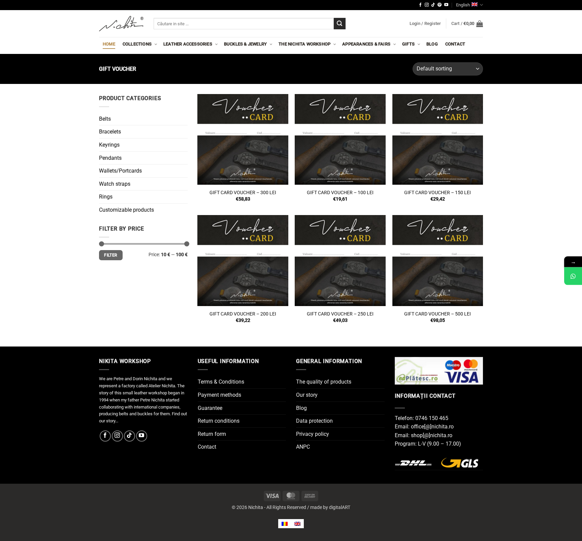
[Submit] (339, 23)
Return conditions (218, 421)
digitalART (339, 507)
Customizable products (126, 210)
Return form (212, 434)
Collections (137, 44)
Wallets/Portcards (120, 171)
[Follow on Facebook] (420, 5)
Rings (105, 196)
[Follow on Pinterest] (440, 5)
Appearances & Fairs (366, 44)
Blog (432, 44)
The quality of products (323, 382)
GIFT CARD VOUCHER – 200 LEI (242, 314)
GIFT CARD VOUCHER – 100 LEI (340, 193)
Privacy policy (312, 434)
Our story (307, 395)
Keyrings (109, 145)
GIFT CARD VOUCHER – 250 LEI (340, 314)
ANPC (303, 447)
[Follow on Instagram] (427, 5)
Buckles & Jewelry (245, 44)
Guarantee (210, 408)
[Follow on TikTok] (433, 5)
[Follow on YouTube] (446, 5)
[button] (425, 23)
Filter (110, 255)
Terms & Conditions (221, 382)
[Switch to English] (297, 523)
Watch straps (114, 184)
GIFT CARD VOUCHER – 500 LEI (437, 314)
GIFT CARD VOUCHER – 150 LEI (437, 193)
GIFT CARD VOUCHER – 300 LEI (242, 193)
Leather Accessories (187, 44)
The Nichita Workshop (304, 44)
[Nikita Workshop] (121, 23)
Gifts (408, 44)
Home (109, 44)
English (463, 4)
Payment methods (219, 395)
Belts (105, 119)
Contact (455, 44)
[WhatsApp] (573, 276)
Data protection (314, 421)
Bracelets (110, 131)
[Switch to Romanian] (284, 523)
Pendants (110, 158)
